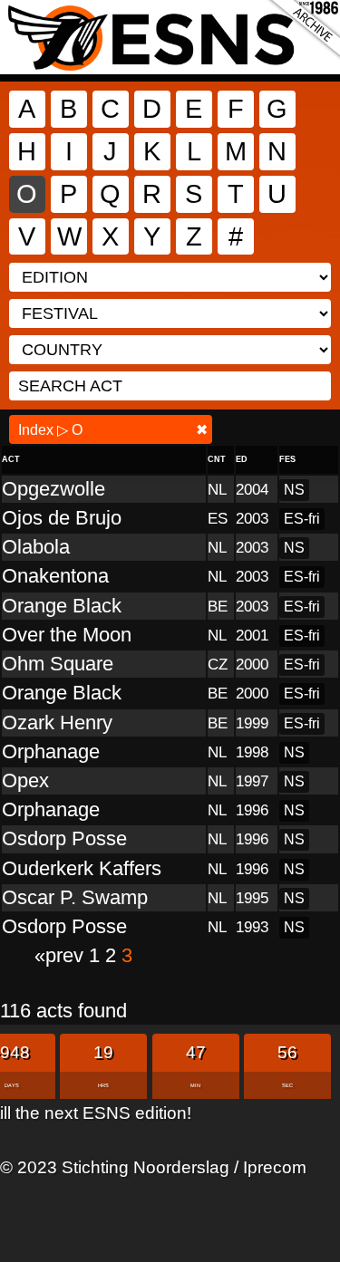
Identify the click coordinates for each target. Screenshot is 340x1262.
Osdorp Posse (64, 838)
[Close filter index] (202, 430)
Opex (25, 780)
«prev (61, 955)
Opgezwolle (53, 488)
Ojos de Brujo (61, 517)
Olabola (36, 546)
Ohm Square (57, 663)
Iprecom (274, 1167)
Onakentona (55, 575)
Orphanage (51, 751)
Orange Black (61, 605)
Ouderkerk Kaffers (81, 868)
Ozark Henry (57, 722)
